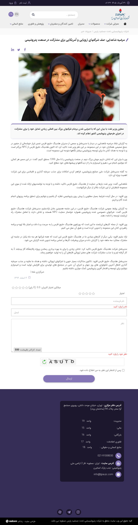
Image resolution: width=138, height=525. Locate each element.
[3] (86, 293)
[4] (90, 293)
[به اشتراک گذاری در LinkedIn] (12, 49)
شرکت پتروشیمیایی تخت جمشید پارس (111, 31)
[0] (13, 287)
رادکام (20, 521)
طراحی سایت (30, 521)
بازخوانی (44, 361)
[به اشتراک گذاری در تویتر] (18, 49)
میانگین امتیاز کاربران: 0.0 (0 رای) (45, 287)
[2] (83, 293)
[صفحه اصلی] (125, 24)
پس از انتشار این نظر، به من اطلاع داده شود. (100, 370)
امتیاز (122, 293)
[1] (79, 293)
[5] (93, 293)
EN (16, 14)
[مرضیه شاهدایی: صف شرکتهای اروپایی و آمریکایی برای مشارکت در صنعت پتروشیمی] (69, 87)
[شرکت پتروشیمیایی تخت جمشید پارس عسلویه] (120, 14)
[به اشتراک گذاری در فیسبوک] (24, 49)
